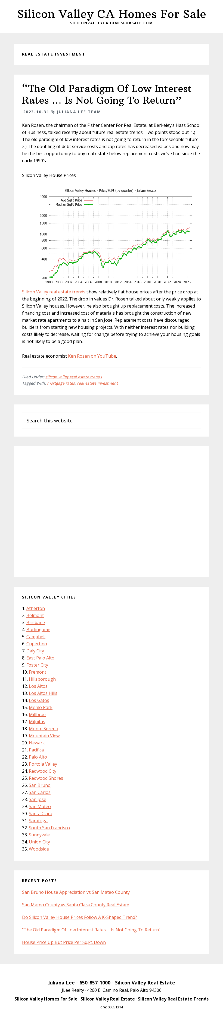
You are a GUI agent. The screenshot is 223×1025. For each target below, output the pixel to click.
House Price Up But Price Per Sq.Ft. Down (64, 942)
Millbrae (37, 714)
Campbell (35, 637)
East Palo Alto (40, 658)
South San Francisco (49, 828)
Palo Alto (38, 757)
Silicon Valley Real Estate (145, 982)
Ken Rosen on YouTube (92, 356)
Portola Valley (43, 764)
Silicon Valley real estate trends (53, 292)
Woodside (39, 849)
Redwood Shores (46, 778)
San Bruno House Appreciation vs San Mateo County (76, 892)
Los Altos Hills (43, 693)
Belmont (35, 615)
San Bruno (40, 785)
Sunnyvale (39, 835)
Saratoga (38, 821)
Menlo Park (40, 707)
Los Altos (38, 686)
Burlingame (38, 630)
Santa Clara (40, 814)
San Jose (37, 799)
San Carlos (40, 792)
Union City (39, 842)
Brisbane (35, 622)
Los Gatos (39, 700)
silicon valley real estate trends (73, 376)
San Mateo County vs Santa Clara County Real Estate (75, 905)
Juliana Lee (61, 982)
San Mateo (40, 806)
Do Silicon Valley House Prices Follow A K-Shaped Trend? (79, 917)
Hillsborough (42, 679)
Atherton (35, 608)
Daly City (35, 651)
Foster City (37, 665)
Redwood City (42, 771)
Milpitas (37, 722)
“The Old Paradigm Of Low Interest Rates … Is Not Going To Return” (107, 94)
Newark (37, 743)
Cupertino (36, 644)
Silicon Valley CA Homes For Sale (111, 14)
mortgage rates (61, 383)
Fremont (37, 672)
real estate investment (97, 383)
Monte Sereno (43, 729)
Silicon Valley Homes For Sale (46, 999)
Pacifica (36, 750)
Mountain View (44, 736)
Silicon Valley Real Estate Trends (173, 999)
